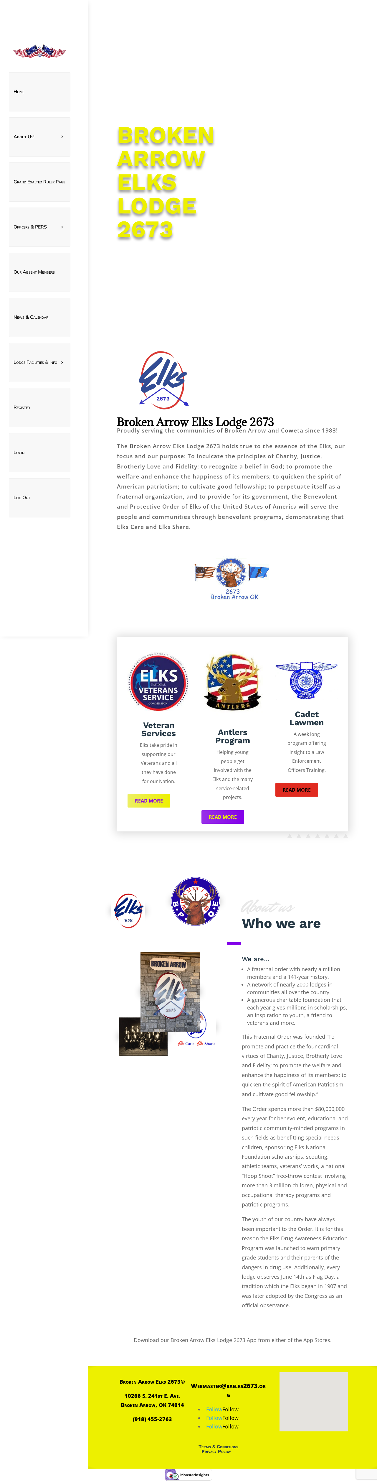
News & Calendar (31, 317)
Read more (149, 801)
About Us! (24, 137)
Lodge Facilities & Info (35, 362)
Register (22, 407)
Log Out (22, 497)
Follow (230, 1409)
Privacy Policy (216, 1451)
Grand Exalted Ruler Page (39, 182)
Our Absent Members (34, 272)
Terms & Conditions (218, 1446)
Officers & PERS (30, 227)
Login (19, 452)
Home (19, 91)
